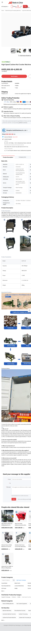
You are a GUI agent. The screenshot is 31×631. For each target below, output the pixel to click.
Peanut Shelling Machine (8, 603)
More (2, 591)
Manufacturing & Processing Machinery (13, 10)
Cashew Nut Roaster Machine (9, 617)
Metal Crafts (17, 583)
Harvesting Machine (5, 585)
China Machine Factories (19, 610)
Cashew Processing (23, 614)
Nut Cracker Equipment (22, 603)
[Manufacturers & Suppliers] (15, 2)
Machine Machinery (7, 610)
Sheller (16, 588)
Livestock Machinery (19, 585)
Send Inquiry (14, 76)
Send (14, 499)
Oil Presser (3, 588)
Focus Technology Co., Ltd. (18, 625)
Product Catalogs (22, 580)
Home (2, 10)
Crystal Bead (4, 583)
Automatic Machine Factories (9, 614)
